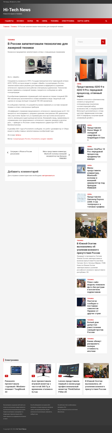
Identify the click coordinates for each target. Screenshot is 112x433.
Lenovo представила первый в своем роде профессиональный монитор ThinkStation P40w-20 (69, 386)
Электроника (68, 21)
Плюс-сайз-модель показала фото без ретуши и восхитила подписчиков (96, 287)
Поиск (103, 41)
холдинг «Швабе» (46, 139)
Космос (20, 21)
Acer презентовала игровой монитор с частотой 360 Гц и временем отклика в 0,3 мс (42, 386)
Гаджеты (9, 21)
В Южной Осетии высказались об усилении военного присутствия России (95, 385)
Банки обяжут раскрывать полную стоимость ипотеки (94, 346)
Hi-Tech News (17, 9)
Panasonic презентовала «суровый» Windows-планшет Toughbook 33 (15, 386)
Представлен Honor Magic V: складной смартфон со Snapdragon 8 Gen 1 (96, 133)
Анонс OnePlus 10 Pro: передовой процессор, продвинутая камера (96, 154)
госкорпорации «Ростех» (22, 139)
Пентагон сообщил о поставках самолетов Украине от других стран (94, 307)
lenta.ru (18, 135)
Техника (55, 21)
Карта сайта (83, 21)
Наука (30, 21)
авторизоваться (48, 176)
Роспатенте (35, 139)
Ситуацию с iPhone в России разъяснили (21, 153)
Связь (44, 21)
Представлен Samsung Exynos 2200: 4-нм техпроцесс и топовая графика (95, 202)
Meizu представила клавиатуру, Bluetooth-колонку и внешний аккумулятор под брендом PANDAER (54, 155)
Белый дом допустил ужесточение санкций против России (95, 327)
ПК (37, 21)
